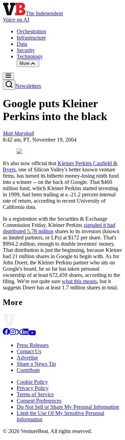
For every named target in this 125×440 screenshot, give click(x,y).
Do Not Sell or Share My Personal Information (68, 407)
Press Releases (33, 345)
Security (26, 50)
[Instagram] (13, 333)
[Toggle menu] (8, 76)
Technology (30, 56)
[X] (19, 333)
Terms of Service (35, 394)
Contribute (28, 370)
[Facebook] (6, 333)
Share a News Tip (36, 364)
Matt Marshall (18, 133)
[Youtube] (32, 333)
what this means (79, 281)
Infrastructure (31, 38)
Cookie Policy (32, 382)
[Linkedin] (25, 333)
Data (22, 44)
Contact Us (29, 351)
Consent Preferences (39, 401)
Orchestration (31, 31)
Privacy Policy (33, 388)
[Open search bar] (9, 85)
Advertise (27, 358)
